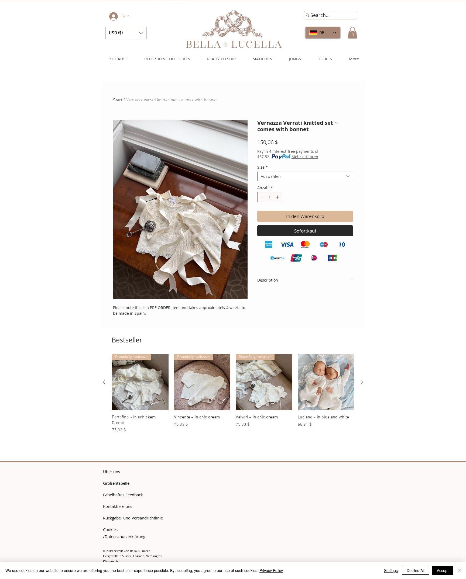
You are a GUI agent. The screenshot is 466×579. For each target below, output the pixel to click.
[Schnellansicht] (326, 382)
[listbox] (126, 33)
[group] (233, 396)
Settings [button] (391, 570)
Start (117, 100)
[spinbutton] (270, 197)
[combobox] (305, 176)
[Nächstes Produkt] (362, 382)
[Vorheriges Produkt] (104, 382)
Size (262, 167)
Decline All (415, 570)
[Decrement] (261, 197)
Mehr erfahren (305, 156)
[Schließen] (459, 570)
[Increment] (278, 197)
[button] (126, 33)
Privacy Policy (271, 570)
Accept (442, 570)
